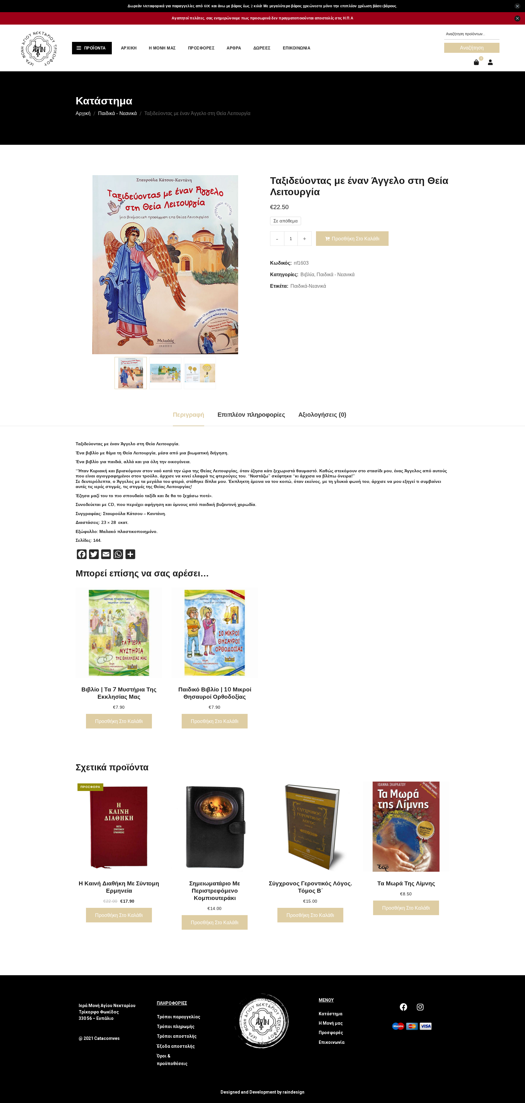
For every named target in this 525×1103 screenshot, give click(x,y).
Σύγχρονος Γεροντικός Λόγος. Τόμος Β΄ (310, 887)
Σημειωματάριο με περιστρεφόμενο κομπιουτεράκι (214, 890)
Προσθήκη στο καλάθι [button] (119, 721)
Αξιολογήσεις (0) (322, 414)
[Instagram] (420, 1007)
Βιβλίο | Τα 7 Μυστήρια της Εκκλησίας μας (118, 693)
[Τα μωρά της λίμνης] (406, 827)
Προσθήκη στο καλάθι (355, 239)
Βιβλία (307, 274)
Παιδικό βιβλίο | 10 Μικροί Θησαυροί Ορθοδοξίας (214, 693)
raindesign (293, 1092)
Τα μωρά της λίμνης (406, 883)
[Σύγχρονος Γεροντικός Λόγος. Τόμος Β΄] (310, 827)
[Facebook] (403, 1007)
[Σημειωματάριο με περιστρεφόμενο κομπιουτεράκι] (214, 827)
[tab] (188, 414)
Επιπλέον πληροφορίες (251, 414)
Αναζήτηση (472, 48)
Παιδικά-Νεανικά (308, 286)
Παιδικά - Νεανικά (117, 113)
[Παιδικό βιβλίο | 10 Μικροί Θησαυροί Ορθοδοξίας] (214, 632)
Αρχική (83, 113)
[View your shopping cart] (477, 62)
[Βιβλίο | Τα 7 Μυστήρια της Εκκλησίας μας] (119, 632)
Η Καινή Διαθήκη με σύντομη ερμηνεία (119, 887)
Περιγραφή (188, 414)
